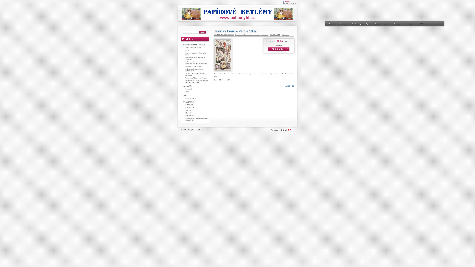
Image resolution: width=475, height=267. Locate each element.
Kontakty (397, 24)
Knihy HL (188, 110)
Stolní (187, 92)
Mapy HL (188, 113)
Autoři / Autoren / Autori (193, 47)
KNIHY (185, 95)
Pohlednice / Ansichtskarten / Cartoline (195, 58)
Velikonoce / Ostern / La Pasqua (196, 78)
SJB (421, 24)
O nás (330, 24)
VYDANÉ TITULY (188, 102)
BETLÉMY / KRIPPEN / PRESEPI (194, 45)
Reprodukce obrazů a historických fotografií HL (196, 119)
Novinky (343, 24)
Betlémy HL (189, 105)
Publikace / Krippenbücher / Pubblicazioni (194, 70)
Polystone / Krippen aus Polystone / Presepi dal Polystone (196, 63)
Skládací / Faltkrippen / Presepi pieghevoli (195, 74)
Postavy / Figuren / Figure (193, 66)
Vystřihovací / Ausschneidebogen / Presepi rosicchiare (196, 81)
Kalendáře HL (190, 107)
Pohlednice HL (190, 116)
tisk (293, 86)
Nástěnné (188, 89)
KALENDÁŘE (187, 86)
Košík (287, 2)
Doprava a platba (381, 24)
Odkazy (411, 24)
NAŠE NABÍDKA (190, 98)
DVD (187, 50)
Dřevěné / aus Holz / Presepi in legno (195, 54)
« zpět (287, 86)
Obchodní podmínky (360, 24)
